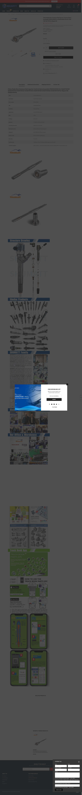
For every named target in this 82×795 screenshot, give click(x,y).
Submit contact (59, 789)
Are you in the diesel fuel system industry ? (62, 778)
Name (56, 764)
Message (56, 771)
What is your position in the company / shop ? (63, 783)
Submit (54, 399)
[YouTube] (56, 404)
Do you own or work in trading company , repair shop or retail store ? (67, 779)
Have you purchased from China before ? (62, 787)
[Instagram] (52, 404)
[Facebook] (49, 404)
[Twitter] (59, 404)
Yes (72, 778)
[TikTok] (54, 404)
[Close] (67, 384)
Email (69, 764)
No (74, 778)
